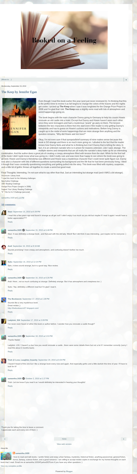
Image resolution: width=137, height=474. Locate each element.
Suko (10, 262)
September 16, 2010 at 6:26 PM (39, 278)
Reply (10, 222)
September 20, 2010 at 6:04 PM (51, 360)
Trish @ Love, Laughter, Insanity (22, 360)
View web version (64, 444)
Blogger (69, 471)
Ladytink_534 (14, 320)
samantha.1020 (15, 230)
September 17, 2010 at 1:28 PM (35, 299)
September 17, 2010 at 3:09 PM (34, 320)
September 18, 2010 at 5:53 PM (39, 336)
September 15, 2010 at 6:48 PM (39, 230)
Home (64, 439)
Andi (10, 246)
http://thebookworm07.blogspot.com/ (23, 308)
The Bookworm (15, 299)
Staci (10, 212)
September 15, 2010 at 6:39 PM (26, 212)
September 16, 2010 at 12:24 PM (27, 262)
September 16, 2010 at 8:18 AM (26, 246)
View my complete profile (11, 466)
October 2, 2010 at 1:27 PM (37, 378)
